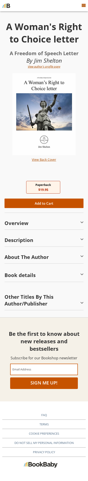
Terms (44, 424)
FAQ (44, 415)
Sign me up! (44, 383)
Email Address (21, 369)
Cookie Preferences (44, 433)
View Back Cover (44, 159)
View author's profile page (44, 66)
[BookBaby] (6, 5)
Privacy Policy (44, 452)
